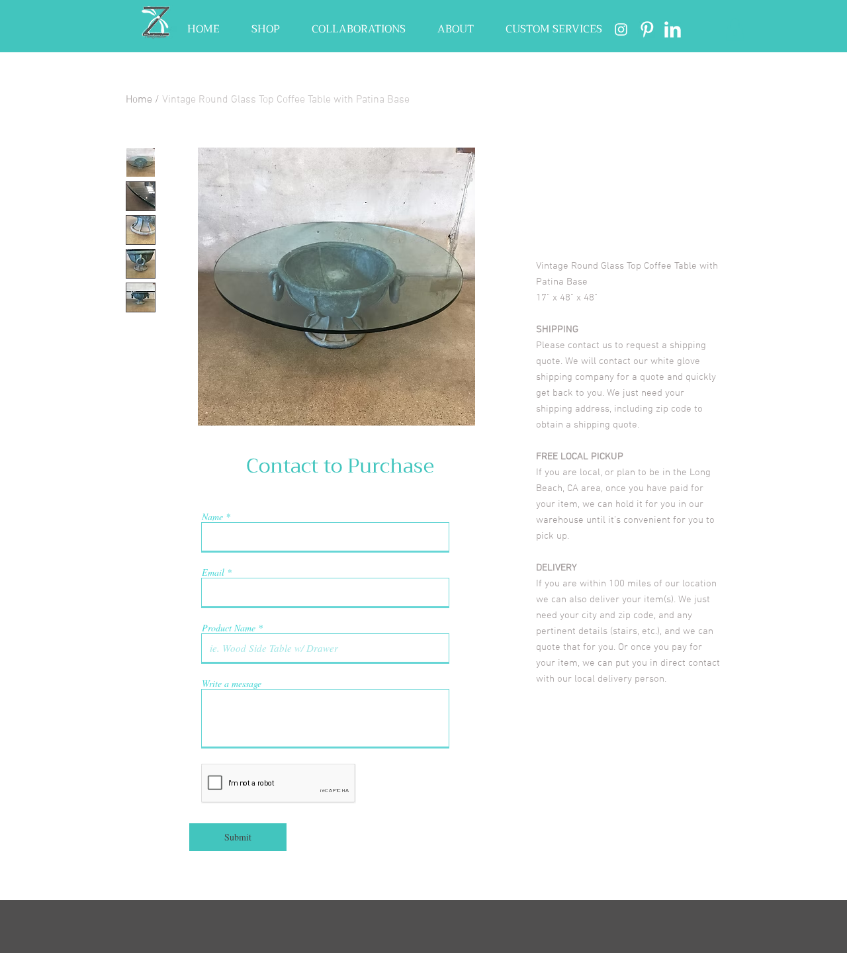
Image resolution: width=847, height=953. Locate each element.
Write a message (231, 683)
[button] (266, 29)
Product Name (228, 628)
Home (139, 100)
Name (212, 517)
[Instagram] (621, 29)
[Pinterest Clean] (647, 29)
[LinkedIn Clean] (672, 29)
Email (213, 572)
